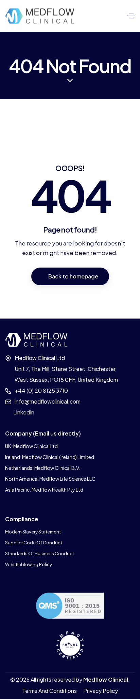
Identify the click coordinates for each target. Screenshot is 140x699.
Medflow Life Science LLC (67, 479)
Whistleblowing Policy (28, 564)
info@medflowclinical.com (48, 401)
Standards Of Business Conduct (39, 553)
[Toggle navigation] (131, 16)
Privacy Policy (100, 690)
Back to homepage (73, 276)
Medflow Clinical (105, 679)
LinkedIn (23, 412)
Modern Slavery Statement (33, 531)
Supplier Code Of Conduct (33, 542)
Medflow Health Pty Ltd (57, 490)
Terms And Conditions (49, 690)
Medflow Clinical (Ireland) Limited (58, 457)
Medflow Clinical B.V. (57, 468)
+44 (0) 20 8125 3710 (41, 390)
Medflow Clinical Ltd (35, 446)
